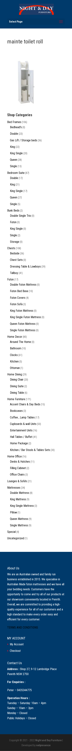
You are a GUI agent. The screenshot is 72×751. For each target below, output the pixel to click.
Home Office (14, 456)
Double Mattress (19, 493)
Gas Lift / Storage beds (23, 140)
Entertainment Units (21, 430)
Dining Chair (16, 379)
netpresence (43, 745)
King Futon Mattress (21, 310)
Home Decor (14, 336)
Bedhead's (16, 127)
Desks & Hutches (20, 461)
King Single (16, 153)
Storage (14, 241)
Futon (13, 222)
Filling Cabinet (18, 468)
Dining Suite (17, 386)
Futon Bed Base (19, 291)
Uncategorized (15, 538)
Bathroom (15, 348)
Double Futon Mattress (23, 284)
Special (11, 532)
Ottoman (15, 368)
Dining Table (17, 392)
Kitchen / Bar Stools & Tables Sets (30, 450)
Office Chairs (17, 474)
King (12, 147)
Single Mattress (19, 525)
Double (14, 133)
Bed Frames (14, 122)
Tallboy (14, 273)
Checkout (15, 651)
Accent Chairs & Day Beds (25, 404)
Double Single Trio (20, 215)
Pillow (13, 512)
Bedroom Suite (16, 173)
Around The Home (20, 342)
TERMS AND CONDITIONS (22, 627)
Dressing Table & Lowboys (25, 266)
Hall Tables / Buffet (21, 437)
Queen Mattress (19, 519)
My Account (17, 644)
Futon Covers (17, 297)
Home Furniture (16, 399)
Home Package (19, 443)
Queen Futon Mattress (22, 324)
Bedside (14, 253)
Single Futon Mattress (22, 330)
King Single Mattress (22, 506)
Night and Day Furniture (48, 740)
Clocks (14, 355)
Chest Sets (16, 260)
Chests (11, 248)
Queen (13, 159)
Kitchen (14, 361)
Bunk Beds (13, 210)
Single (13, 166)
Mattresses (13, 487)
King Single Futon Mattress (25, 317)
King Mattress (18, 499)
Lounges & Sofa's (17, 481)
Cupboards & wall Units (23, 424)
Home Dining (14, 374)
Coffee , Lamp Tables (22, 417)
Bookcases (16, 411)
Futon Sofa (16, 304)
